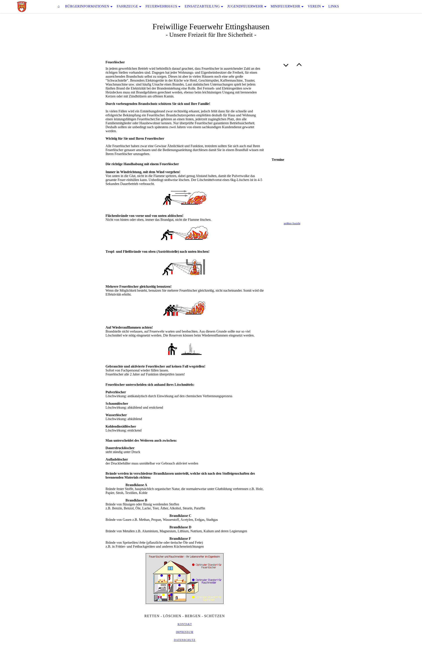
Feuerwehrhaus (161, 6)
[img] (22, 6)
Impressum (184, 632)
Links (333, 6)
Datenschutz (184, 640)
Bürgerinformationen (87, 6)
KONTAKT (185, 624)
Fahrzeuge (127, 6)
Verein (314, 6)
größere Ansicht (292, 223)
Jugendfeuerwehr (245, 6)
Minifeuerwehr (285, 6)
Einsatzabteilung (202, 6)
